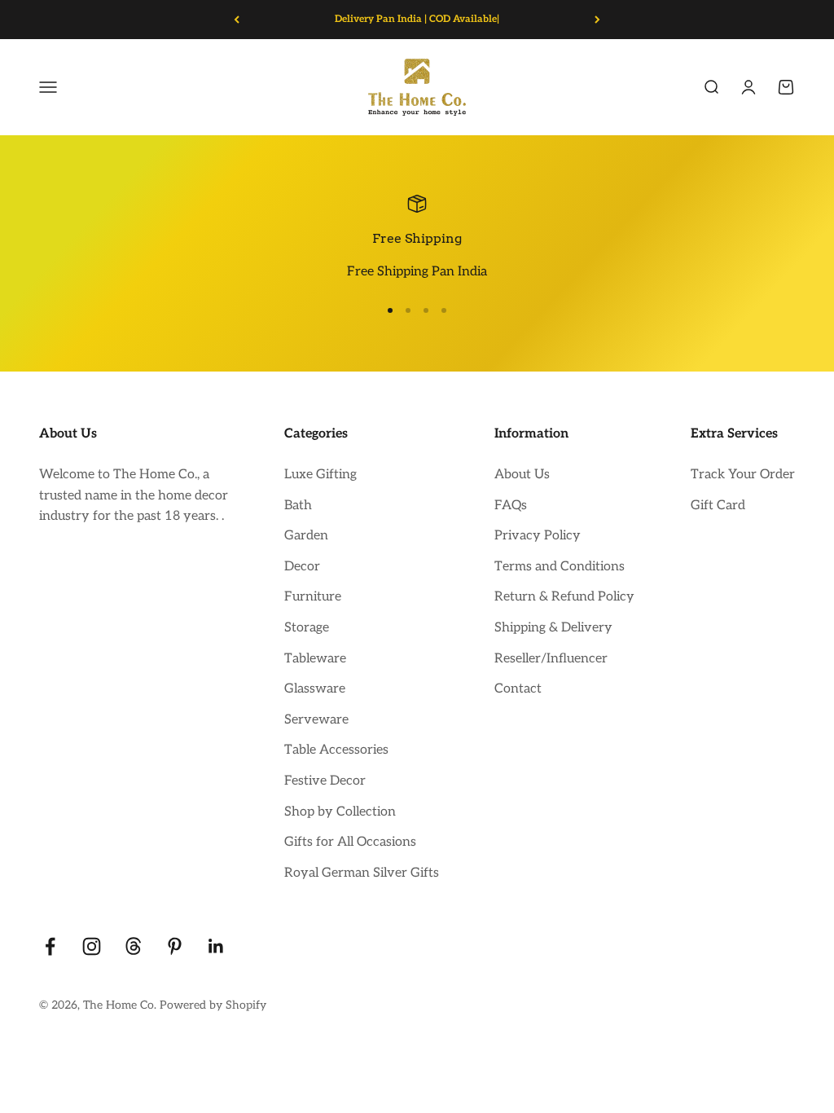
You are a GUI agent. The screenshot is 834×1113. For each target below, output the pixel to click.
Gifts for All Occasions (350, 842)
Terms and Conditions (559, 566)
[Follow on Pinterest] (175, 946)
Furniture (312, 597)
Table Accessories (336, 750)
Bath (298, 505)
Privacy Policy (537, 535)
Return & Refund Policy (564, 597)
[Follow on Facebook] (50, 946)
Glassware (314, 689)
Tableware (315, 658)
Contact (518, 689)
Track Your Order (743, 474)
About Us (522, 474)
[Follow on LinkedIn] (216, 946)
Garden (306, 535)
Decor (302, 566)
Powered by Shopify (213, 1005)
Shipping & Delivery (553, 628)
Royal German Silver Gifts (361, 873)
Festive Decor (325, 781)
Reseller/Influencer (551, 658)
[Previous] (236, 19)
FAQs (510, 505)
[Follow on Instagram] (92, 946)
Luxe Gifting (320, 474)
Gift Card (718, 505)
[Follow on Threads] (133, 946)
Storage (306, 628)
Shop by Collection (340, 812)
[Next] (597, 19)
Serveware (316, 720)
